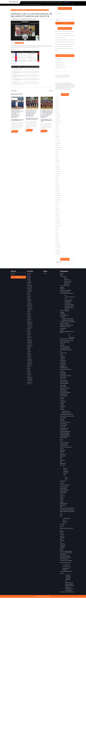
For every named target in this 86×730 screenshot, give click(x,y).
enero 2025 (57, 138)
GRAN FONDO (65, 473)
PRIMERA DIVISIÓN (63, 389)
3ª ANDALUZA (62, 409)
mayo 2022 (57, 208)
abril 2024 (56, 158)
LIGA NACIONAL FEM (68, 301)
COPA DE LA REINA (63, 386)
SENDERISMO (62, 537)
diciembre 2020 (57, 245)
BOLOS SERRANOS (63, 328)
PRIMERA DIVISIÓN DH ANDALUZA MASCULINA (67, 511)
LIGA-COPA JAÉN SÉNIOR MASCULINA (66, 447)
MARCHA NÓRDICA (72, 337)
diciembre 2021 (57, 219)
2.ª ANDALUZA (62, 400)
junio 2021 (57, 232)
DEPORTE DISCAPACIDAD (64, 486)
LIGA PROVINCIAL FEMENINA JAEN (65, 431)
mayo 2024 (57, 156)
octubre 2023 (57, 171)
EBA (65, 298)
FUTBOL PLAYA (62, 378)
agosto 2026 (57, 97)
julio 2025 (56, 125)
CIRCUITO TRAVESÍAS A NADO (65, 342)
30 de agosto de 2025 (16, 119)
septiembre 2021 (30, 363)
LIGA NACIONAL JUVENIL (64, 367)
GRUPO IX (61, 439)
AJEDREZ (61, 274)
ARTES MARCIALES (63, 276)
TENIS (61, 542)
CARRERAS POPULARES (68, 281)
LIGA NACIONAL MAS (68, 303)
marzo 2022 (57, 212)
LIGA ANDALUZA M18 (67, 566)
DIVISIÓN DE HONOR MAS (69, 584)
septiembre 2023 (58, 173)
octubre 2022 (57, 197)
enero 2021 (57, 243)
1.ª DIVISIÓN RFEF (62, 357)
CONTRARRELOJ (66, 471)
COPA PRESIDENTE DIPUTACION (65, 422)
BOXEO (61, 462)
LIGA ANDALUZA (62, 288)
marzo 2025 (57, 134)
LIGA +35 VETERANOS (63, 380)
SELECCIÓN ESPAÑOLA (63, 437)
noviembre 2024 (58, 143)
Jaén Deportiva (13, 2)
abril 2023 (56, 184)
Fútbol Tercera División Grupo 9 (60, 67)
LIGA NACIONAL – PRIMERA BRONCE (65, 290)
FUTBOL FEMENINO (63, 385)
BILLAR (61, 457)
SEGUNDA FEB (67, 309)
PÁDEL (61, 530)
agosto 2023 (57, 175)
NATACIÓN (61, 528)
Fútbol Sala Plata (58, 60)
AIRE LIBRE (61, 273)
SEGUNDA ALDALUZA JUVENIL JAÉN (65, 369)
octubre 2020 (57, 249)
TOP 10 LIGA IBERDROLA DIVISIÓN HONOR (66, 293)
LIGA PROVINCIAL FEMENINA (69, 304)
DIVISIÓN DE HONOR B (65, 568)
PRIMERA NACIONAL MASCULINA (65, 326)
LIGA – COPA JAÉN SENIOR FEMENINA (66, 551)
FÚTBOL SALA (30, 2)
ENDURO (64, 520)
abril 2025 (56, 132)
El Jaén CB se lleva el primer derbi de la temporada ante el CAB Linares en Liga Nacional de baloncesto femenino (47, 114)
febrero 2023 (57, 188)
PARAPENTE (62, 531)
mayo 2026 (29, 277)
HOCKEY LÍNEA (62, 508)
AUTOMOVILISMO (65, 518)
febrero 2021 (57, 241)
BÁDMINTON (53, 2)
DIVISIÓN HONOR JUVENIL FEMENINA (67, 318)
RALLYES (64, 523)
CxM (69, 334)
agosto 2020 (57, 254)
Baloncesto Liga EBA (58, 58)
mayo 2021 (57, 234)
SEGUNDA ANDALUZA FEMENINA (65, 392)
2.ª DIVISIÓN (62, 403)
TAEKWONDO (62, 540)
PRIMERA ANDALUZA (63, 554)
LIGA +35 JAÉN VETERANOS (64, 442)
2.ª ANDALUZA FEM (63, 360)
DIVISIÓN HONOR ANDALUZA (69, 585)
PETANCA (61, 533)
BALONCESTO (60, 2)
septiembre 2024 (58, 147)
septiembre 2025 (58, 121)
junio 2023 (57, 180)
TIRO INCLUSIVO (62, 545)
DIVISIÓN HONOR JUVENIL (66, 411)
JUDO (61, 513)
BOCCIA (61, 459)
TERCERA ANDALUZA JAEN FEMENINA (66, 560)
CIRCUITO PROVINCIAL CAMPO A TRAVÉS (66, 340)
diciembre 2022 (57, 193)
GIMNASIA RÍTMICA (63, 505)
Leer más (15, 131)
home (56, 11)
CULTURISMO (62, 483)
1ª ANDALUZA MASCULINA (64, 315)
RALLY (66, 479)
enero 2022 (57, 217)
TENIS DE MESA (46, 2)
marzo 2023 (57, 186)
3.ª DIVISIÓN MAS (68, 579)
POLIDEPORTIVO (25, 4)
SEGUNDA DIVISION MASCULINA (65, 436)
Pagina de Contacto (58, 13)
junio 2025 (28, 294)
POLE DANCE (62, 534)
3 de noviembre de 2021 (45, 119)
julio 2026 (56, 99)
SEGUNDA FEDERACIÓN (63, 394)
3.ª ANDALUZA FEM (63, 363)
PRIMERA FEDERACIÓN (63, 391)
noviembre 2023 (58, 169)
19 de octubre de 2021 (30, 118)
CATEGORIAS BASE (63, 366)
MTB (64, 481)
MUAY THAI (62, 448)
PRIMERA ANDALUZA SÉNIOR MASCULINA (66, 325)
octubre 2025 (57, 119)
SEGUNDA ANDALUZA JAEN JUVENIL (67, 414)
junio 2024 (28, 313)
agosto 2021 (29, 365)
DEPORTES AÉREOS (63, 492)
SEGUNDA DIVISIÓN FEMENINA (64, 434)
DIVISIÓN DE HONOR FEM (64, 425)
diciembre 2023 (57, 167)
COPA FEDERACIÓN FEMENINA (64, 346)
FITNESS (61, 500)
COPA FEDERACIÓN (63, 374)
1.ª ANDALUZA (62, 355)
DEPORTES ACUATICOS (63, 491)
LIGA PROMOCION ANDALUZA (69, 508)
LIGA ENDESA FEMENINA (68, 300)
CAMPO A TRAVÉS (67, 279)
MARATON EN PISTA (67, 282)
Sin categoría (62, 573)
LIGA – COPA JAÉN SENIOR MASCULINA (66, 552)
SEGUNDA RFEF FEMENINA (64, 383)
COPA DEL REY (62, 343)
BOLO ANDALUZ (62, 460)
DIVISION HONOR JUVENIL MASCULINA (68, 320)
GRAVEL (64, 474)
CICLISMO (61, 481)
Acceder (45, 273)
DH (65, 476)
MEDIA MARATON (67, 284)
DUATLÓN (61, 494)
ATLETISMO (39, 2)
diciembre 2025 (57, 114)
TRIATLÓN (61, 548)
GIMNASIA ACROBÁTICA (64, 503)
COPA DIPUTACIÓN (63, 372)
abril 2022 (56, 210)
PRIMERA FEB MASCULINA (69, 307)
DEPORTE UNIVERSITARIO (64, 489)
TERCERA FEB (67, 310)
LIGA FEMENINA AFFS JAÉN (64, 428)
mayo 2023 (57, 182)
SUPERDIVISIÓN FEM (68, 590)
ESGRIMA (61, 497)
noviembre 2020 (58, 247)
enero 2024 (29, 320)
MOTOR (61, 524)
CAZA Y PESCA (62, 465)
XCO (65, 481)
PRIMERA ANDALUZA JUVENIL (66, 412)
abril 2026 (56, 106)
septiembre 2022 (58, 199)
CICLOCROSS (65, 470)
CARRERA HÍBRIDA (63, 463)
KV (69, 335)
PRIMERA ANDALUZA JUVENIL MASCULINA (68, 321)
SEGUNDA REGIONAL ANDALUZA (67, 571)
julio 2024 (56, 151)
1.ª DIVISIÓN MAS (68, 576)
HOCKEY (61, 506)
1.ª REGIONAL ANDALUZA (66, 564)
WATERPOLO (62, 562)
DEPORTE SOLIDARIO (63, 488)
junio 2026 (57, 101)
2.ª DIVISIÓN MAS (68, 578)
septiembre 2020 (30, 382)
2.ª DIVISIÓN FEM (62, 406)
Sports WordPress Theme (40, 596)
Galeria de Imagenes (35, 4)
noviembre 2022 (58, 195)
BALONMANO (66, 2)
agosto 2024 (57, 149)
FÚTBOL (24, 2)
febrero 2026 (57, 110)
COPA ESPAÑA (62, 345)
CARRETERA (65, 468)
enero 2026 (57, 112)
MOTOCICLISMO (65, 521)
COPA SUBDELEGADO (63, 423)
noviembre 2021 (58, 221)
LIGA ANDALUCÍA (67, 587)
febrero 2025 (57, 136)
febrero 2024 (57, 162)
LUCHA (61, 516)
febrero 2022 (29, 356)
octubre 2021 (57, 223)
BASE (22, 42)
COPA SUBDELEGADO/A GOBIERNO (65, 375)
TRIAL (64, 524)
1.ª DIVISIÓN (62, 398)
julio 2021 (56, 230)
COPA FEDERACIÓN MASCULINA (65, 348)
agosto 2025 (57, 123)
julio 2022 (56, 204)
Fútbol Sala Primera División (59, 62)
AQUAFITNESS (62, 451)
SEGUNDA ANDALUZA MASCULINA (65, 557)
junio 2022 (57, 206)
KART (69, 518)
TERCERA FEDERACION (63, 395)
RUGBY (35, 2)
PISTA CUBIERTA (66, 285)
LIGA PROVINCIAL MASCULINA (69, 306)
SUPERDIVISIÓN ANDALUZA (69, 588)
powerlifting (62, 536)
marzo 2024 (57, 160)
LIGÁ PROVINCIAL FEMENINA (64, 323)
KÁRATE (61, 514)
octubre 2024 (57, 145)
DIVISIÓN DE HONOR (63, 377)
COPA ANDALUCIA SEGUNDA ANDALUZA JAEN (67, 416)
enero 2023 (29, 339)
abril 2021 (56, 236)
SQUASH (61, 539)
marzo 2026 (57, 108)
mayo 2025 (29, 296)
